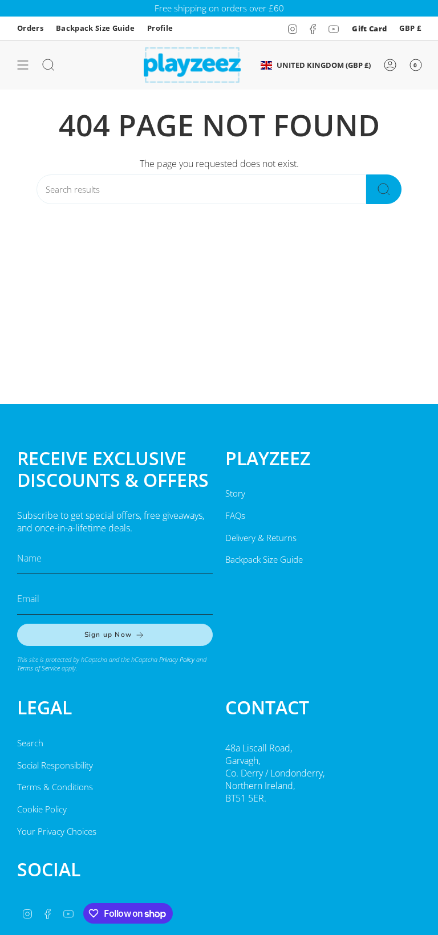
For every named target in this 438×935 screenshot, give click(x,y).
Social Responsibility (55, 765)
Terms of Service (38, 668)
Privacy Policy (176, 659)
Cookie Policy (42, 809)
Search (30, 743)
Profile (160, 28)
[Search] (384, 189)
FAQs (235, 515)
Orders (30, 28)
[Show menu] (22, 65)
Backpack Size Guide (95, 28)
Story (235, 493)
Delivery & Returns (261, 537)
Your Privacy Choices (56, 831)
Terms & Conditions (55, 786)
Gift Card (369, 28)
